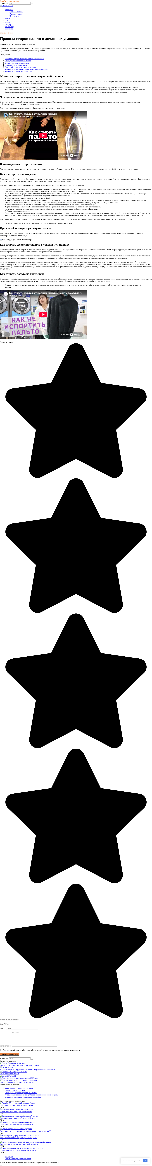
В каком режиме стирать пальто (17, 63)
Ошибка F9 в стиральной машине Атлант (17, 1105)
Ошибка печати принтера (15, 1091)
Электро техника (16, 14)
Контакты (9, 1157)
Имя (2, 1024)
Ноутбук (8, 22)
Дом (6, 20)
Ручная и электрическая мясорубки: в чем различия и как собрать (31, 1095)
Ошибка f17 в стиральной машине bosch (16, 1124)
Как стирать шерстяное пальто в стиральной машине (26, 69)
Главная (3, 33)
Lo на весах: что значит (9, 1074)
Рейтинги (9, 10)
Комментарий (5, 1046)
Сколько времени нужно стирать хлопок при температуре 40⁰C (25, 1131)
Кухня (7, 18)
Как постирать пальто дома (16, 65)
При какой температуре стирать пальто (20, 67)
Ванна (10, 33)
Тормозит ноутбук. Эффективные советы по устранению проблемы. (27, 1069)
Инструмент (14, 16)
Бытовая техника (16, 12)
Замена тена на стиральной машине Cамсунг (18, 1118)
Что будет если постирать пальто (18, 61)
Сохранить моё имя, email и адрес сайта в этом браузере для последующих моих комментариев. (41, 1050)
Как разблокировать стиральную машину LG (18, 1138)
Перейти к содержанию (9, 1)
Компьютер (9, 27)
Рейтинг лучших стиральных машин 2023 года (19, 1078)
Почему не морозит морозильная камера (21, 1093)
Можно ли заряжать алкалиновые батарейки (23, 1097)
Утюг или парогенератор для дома (19, 1088)
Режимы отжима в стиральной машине (16, 1112)
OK (145, 1161)
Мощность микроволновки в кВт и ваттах (17, 1082)
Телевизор (9, 29)
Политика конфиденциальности (18, 1159)
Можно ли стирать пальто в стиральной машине (24, 59)
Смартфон (9, 25)
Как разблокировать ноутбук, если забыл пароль (19, 1065)
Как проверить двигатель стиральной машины (19, 1144)
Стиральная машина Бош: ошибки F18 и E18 (18, 1150)
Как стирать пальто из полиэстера (18, 71)
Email (3, 1028)
